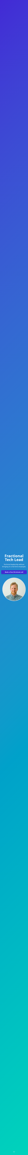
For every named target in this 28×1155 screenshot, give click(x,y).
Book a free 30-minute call (14, 572)
